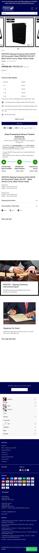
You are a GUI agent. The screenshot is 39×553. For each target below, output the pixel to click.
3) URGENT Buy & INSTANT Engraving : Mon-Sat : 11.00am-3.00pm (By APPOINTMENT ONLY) (19, 532)
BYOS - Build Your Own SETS (9, 447)
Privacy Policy (5, 459)
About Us (4, 445)
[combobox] (19, 13)
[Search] (35, 13)
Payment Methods (6, 450)
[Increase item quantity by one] (9, 73)
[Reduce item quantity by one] (3, 73)
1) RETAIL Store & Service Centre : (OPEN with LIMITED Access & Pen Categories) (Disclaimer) (19, 521)
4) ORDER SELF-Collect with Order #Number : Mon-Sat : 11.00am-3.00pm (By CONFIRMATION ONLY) (18, 536)
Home (3, 50)
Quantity (4, 70)
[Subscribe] (26, 389)
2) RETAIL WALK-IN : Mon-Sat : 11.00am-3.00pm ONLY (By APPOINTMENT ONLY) (16, 529)
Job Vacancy (5, 454)
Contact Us (4, 452)
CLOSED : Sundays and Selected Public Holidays (14, 539)
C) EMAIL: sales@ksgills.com (9, 511)
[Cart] (32, 8)
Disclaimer (4, 461)
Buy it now (19, 123)
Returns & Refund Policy (8, 456)
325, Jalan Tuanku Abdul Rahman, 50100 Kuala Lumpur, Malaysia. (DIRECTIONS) (18, 525)
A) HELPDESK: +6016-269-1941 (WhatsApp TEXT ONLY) (8, 498)
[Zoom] (31, 44)
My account (4, 514)
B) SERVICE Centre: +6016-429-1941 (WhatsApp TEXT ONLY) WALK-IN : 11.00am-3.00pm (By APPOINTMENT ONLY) (15, 506)
